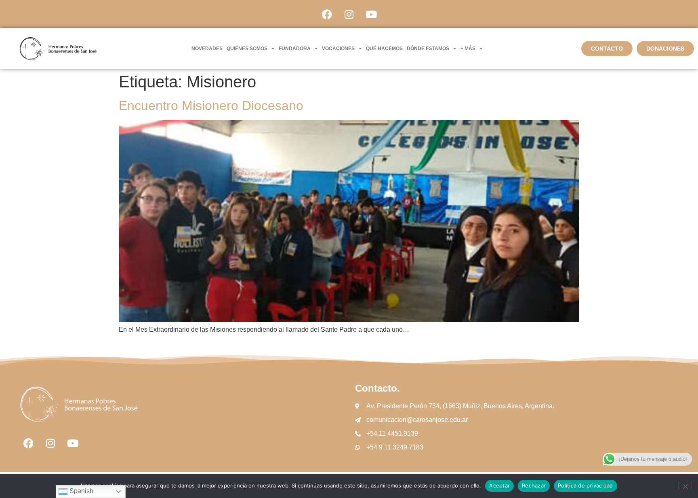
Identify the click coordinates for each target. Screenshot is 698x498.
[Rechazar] (685, 485)
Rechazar (534, 485)
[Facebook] (327, 14)
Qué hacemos (384, 48)
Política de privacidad (585, 485)
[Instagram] (349, 14)
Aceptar (499, 485)
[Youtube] (371, 14)
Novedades (207, 48)
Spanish (80, 490)
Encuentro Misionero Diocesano (211, 105)
